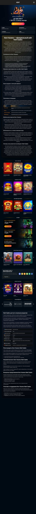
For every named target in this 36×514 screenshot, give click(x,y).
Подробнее (6, 276)
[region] (18, 169)
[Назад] (2, 167)
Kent (18, 2)
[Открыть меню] (34, 2)
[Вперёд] (33, 167)
